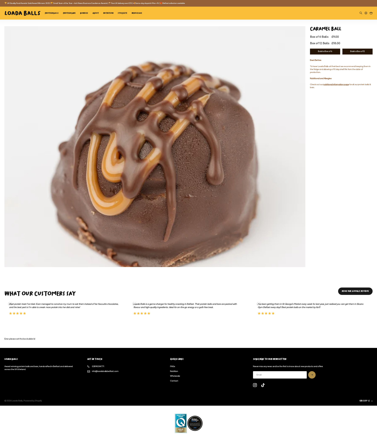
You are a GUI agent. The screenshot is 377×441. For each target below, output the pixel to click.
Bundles (84, 13)
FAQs (172, 366)
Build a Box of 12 (357, 51)
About (95, 13)
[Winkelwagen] (371, 13)
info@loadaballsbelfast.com (105, 371)
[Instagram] (255, 385)
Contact (174, 381)
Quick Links (176, 359)
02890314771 (98, 366)
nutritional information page (336, 85)
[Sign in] (366, 13)
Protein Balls (51, 13)
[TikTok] (263, 385)
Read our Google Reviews (355, 291)
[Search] (361, 13)
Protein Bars (69, 13)
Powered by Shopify (33, 401)
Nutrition (108, 13)
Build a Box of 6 (325, 51)
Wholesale (137, 13)
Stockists (122, 13)
